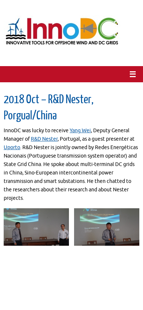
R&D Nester (44, 139)
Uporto (12, 147)
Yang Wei (80, 130)
